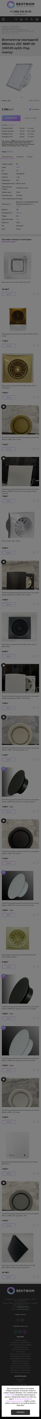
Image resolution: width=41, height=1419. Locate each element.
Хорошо (20, 1412)
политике (9, 1395)
